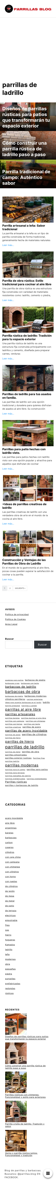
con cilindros (12, 871)
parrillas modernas (21, 765)
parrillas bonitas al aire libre (33, 718)
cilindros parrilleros (15, 699)
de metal (10, 901)
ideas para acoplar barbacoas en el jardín (23, 702)
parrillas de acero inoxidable (26, 730)
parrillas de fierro (13, 738)
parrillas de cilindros (34, 734)
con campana (12, 862)
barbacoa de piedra (35, 680)
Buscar (9, 638)
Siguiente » (20, 588)
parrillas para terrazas (15, 773)
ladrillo (46, 702)
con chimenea (12, 867)
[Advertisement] (28, 47)
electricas (10, 915)
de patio (9, 905)
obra (7, 964)
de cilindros (11, 886)
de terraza (10, 910)
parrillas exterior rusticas (18, 758)
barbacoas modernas (36, 696)
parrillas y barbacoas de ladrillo (21, 785)
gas (7, 930)
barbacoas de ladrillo (20, 686)
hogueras (10, 939)
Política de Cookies (15, 619)
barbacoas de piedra (14, 696)
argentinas (11, 828)
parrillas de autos (13, 735)
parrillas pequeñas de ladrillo (18, 776)
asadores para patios (14, 680)
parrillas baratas (12, 718)
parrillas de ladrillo (25, 746)
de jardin (10, 891)
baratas (9, 832)
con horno (10, 876)
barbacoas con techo (30, 683)
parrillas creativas (13, 727)
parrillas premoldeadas (37, 779)
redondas (10, 988)
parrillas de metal (13, 752)
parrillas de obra (30, 752)
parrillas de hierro (19, 741)
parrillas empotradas (16, 755)
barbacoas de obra (22, 691)
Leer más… (8, 245)
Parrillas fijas (39, 758)
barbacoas (11, 837)
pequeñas (10, 969)
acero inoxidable (14, 818)
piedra (8, 974)
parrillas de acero (32, 727)
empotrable (11, 920)
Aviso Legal (11, 624)
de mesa (9, 896)
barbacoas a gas (12, 683)
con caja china (13, 857)
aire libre (10, 823)
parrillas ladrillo (12, 761)
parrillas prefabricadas (15, 779)
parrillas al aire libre (23, 709)
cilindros (9, 852)
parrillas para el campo (15, 770)
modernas (10, 959)
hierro (8, 935)
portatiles (10, 978)
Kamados (10, 944)
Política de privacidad (17, 614)
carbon (9, 842)
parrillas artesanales (20, 714)
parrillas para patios (37, 769)
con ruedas (11, 881)
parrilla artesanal (12, 706)
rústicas (9, 993)
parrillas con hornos (13, 724)
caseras (9, 847)
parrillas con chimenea (35, 721)
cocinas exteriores (35, 699)
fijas (7, 925)
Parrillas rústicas (16, 781)
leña (7, 954)
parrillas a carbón (29, 706)
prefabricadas (12, 983)
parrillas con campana (14, 721)
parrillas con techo (32, 724)
